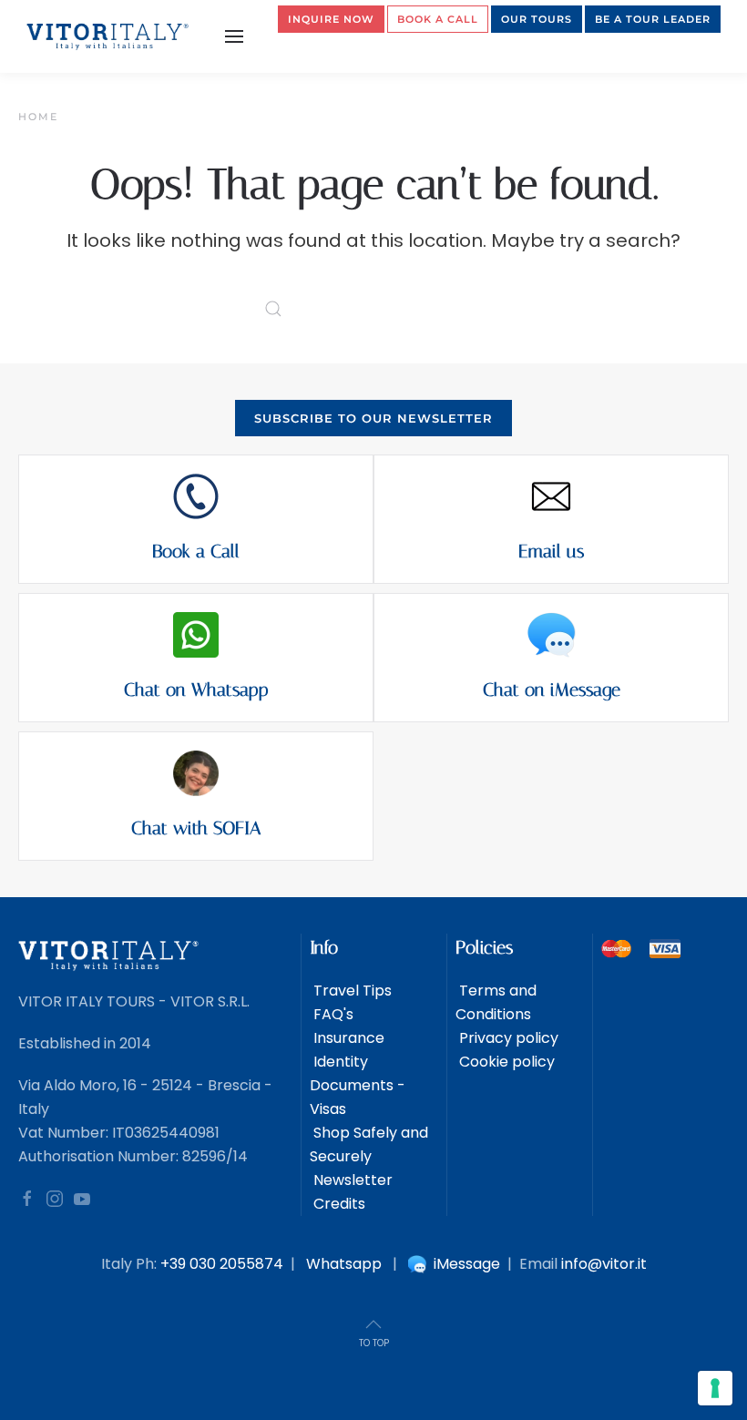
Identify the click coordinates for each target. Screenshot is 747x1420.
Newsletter (351, 1180)
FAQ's (331, 1014)
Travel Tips (351, 990)
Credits (337, 1203)
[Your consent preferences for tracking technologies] (715, 1388)
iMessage (465, 1263)
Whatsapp (344, 1263)
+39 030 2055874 (221, 1263)
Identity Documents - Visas (357, 1085)
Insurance (347, 1037)
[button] (234, 36)
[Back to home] (108, 36)
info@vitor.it (604, 1263)
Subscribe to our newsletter (373, 418)
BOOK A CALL (437, 19)
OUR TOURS (536, 19)
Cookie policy (505, 1061)
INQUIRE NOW (331, 19)
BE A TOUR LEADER (653, 19)
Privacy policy (506, 1037)
